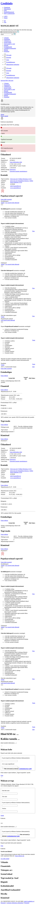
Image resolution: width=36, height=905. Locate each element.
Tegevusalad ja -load (9, 44)
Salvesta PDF (4, 80)
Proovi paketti (4, 116)
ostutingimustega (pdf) (25, 768)
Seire (5, 10)
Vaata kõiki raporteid (6, 199)
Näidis (2, 202)
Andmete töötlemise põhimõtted (15, 903)
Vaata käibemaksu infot (16, 162)
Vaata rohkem (4, 375)
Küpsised (26, 903)
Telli (33, 366)
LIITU (6, 16)
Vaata (33, 340)
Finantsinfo (7, 39)
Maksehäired (7, 9)
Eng (5, 22)
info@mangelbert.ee (15, 186)
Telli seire (10, 80)
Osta (33, 231)
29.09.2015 (13, 169)
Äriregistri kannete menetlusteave (18, 171)
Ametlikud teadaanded (10, 48)
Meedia (6, 50)
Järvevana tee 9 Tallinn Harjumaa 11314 (20, 179)
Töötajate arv (7, 41)
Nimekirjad (7, 7)
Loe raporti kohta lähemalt (12, 202)
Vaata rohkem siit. (19, 856)
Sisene (5, 18)
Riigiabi (6, 45)
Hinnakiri (3, 903)
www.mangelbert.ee (15, 188)
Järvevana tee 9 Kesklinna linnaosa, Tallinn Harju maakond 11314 (21, 181)
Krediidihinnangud (9, 12)
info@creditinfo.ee (29, 901)
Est (5, 20)
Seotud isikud (7, 42)
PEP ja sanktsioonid (9, 13)
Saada (2, 815)
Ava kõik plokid (5, 858)
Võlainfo (6, 38)
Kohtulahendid (8, 47)
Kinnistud (6, 51)
